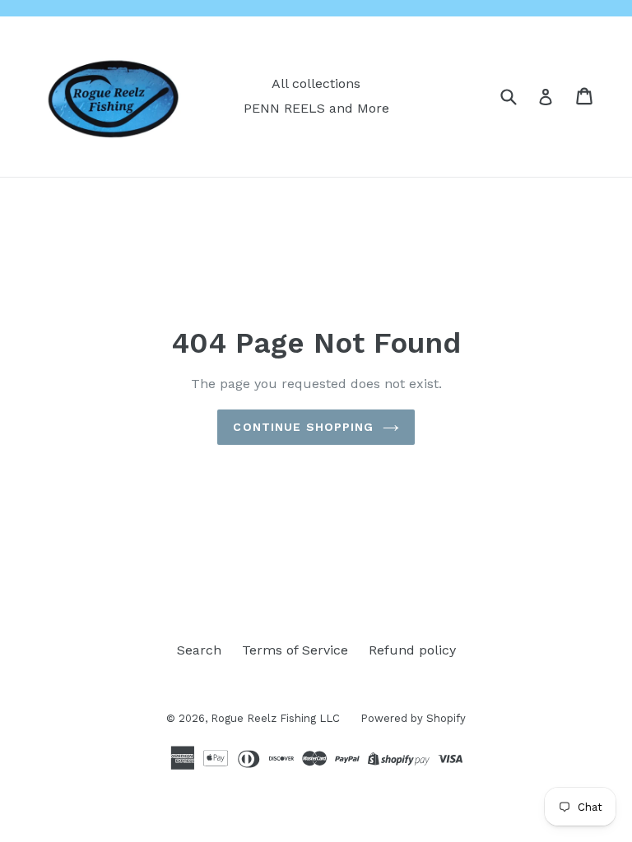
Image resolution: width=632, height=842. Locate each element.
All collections (316, 83)
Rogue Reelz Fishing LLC (275, 718)
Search (199, 650)
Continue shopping (303, 426)
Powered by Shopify (413, 718)
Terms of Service (295, 650)
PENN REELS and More (316, 108)
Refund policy (412, 650)
